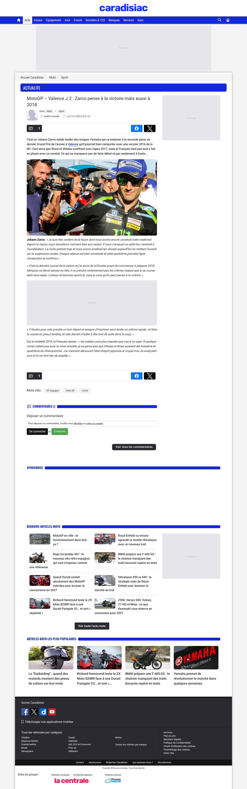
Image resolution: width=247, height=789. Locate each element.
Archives (168, 732)
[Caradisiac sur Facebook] (25, 712)
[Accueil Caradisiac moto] (19, 20)
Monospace (27, 751)
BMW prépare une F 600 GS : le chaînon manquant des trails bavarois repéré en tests (137, 559)
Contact (80, 762)
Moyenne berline (29, 741)
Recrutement (164, 762)
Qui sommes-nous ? (143, 762)
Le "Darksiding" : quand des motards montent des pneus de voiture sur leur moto (49, 678)
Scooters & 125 (95, 20)
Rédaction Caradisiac (117, 762)
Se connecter (37, 431)
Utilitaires (73, 751)
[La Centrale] (71, 784)
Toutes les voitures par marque (131, 744)
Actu (27, 20)
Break (24, 747)
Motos (118, 737)
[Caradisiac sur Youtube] (52, 712)
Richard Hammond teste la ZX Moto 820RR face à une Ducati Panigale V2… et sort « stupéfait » (99, 679)
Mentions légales (172, 739)
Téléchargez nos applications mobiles (49, 722)
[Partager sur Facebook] (137, 127)
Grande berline (28, 744)
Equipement (53, 20)
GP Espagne (52, 390)
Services (128, 20)
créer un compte (94, 423)
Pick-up (72, 747)
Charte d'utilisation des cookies (179, 746)
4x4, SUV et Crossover (79, 744)
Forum (78, 20)
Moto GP (70, 390)
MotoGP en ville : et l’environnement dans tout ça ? (70, 540)
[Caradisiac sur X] (34, 712)
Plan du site (170, 736)
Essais (38, 20)
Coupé (71, 737)
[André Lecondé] (32, 119)
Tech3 (85, 390)
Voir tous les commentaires (134, 447)
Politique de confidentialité (177, 742)
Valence (73, 144)
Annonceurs (95, 762)
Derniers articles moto (43, 526)
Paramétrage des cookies (177, 749)
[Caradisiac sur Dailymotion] (43, 712)
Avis (67, 20)
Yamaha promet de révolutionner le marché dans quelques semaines (195, 678)
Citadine (25, 737)
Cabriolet (72, 741)
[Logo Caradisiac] (124, 14)
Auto (140, 20)
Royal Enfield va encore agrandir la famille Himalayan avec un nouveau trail (137, 540)
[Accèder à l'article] (39, 539)
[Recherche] (220, 20)
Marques (114, 20)
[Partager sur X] (150, 127)
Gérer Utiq (169, 753)
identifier (78, 423)
